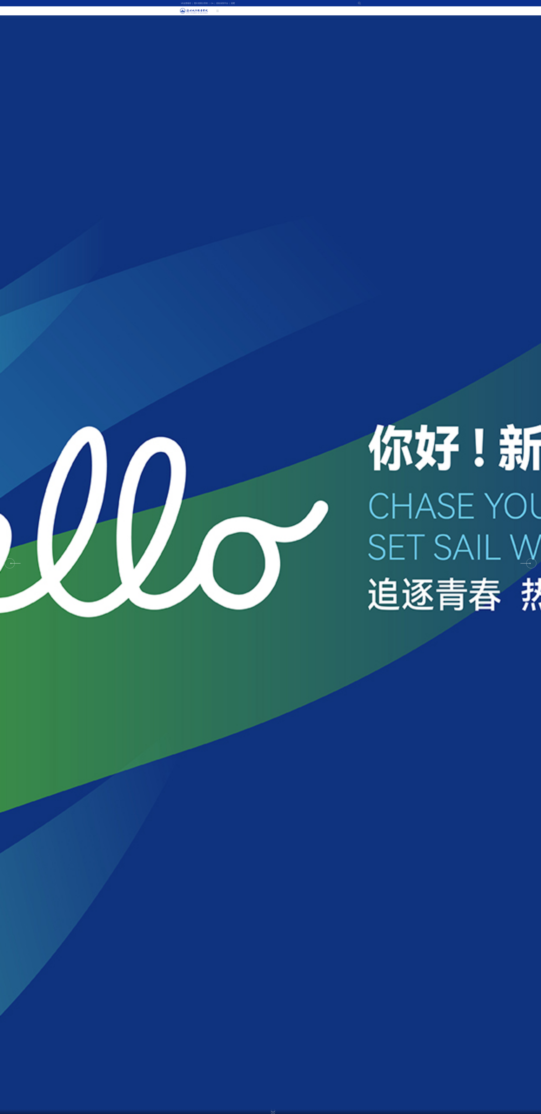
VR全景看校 (186, 3)
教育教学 (322, 12)
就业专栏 (275, 12)
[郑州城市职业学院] (194, 11)
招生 (251, 12)
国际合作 (335, 12)
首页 (230, 12)
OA (212, 3)
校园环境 (241, 12)
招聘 (233, 3)
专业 (285, 12)
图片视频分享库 (201, 3)
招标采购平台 (222, 3)
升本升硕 (348, 12)
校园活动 (296, 12)
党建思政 (309, 12)
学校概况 (262, 12)
